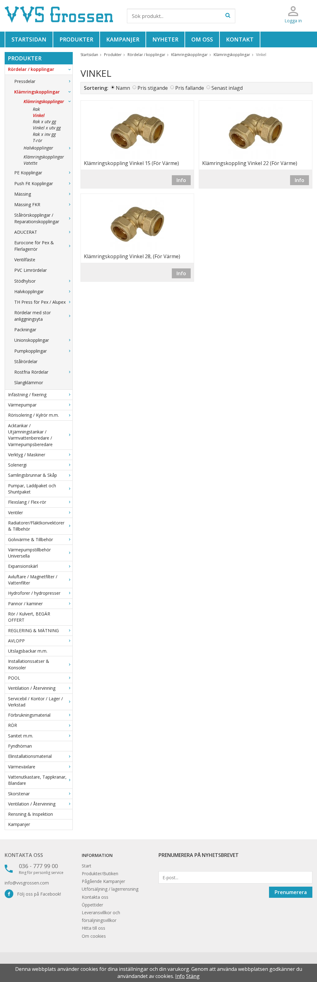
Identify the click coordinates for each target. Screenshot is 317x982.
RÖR (12, 725)
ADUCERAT (25, 232)
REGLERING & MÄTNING (33, 630)
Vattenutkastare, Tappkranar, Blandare (37, 780)
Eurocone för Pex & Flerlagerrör (34, 246)
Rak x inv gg (44, 134)
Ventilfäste (24, 260)
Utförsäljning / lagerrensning (110, 889)
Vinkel (39, 115)
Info (181, 180)
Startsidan (28, 39)
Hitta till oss (93, 928)
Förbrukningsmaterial (29, 715)
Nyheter (165, 39)
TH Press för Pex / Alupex (40, 302)
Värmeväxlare (21, 767)
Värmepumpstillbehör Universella (29, 553)
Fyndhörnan (20, 746)
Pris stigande (152, 88)
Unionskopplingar (31, 340)
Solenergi (17, 465)
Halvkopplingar (38, 148)
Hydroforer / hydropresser (34, 593)
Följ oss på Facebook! (37, 894)
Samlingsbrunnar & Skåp (32, 475)
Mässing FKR (27, 204)
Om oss (202, 39)
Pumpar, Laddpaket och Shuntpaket (32, 489)
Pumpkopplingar (30, 351)
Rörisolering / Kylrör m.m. (33, 415)
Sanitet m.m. (20, 736)
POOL (14, 678)
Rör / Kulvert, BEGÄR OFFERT (29, 617)
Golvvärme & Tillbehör (30, 539)
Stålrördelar (25, 361)
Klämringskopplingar (37, 92)
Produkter (76, 39)
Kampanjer (122, 39)
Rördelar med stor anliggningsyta (32, 316)
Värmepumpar (22, 405)
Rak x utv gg (44, 121)
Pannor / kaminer (25, 603)
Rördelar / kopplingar (31, 69)
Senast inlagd (227, 88)
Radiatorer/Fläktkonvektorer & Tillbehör (36, 526)
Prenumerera (291, 892)
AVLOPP (16, 641)
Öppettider (92, 905)
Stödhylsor (25, 281)
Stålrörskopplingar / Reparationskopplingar (36, 218)
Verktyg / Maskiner (26, 455)
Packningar (25, 329)
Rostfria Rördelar (31, 372)
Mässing (22, 194)
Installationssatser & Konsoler (28, 664)
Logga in (293, 21)
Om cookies (94, 936)
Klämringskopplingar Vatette (44, 160)
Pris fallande (189, 88)
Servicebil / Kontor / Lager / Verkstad (35, 702)
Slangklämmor (28, 382)
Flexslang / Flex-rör (27, 502)
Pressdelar (24, 81)
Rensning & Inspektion (30, 814)
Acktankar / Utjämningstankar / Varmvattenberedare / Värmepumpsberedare (30, 435)
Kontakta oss (24, 855)
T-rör (37, 140)
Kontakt (240, 39)
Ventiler (15, 512)
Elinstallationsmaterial (30, 756)
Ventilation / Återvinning (31, 688)
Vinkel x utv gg (47, 128)
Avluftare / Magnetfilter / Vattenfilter (32, 580)
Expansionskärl (23, 566)
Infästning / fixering (27, 395)
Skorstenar (19, 794)
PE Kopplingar (28, 173)
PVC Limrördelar (30, 270)
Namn (123, 88)
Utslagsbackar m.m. (27, 651)
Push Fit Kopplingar (33, 183)
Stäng (193, 976)
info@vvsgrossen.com (27, 883)
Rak (36, 109)
